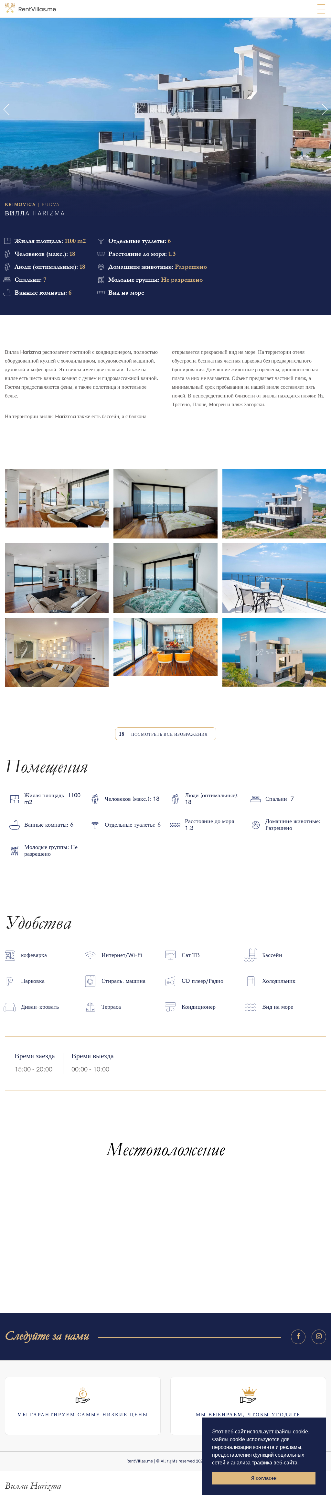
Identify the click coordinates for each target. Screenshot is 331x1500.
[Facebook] (298, 1337)
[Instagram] (319, 1337)
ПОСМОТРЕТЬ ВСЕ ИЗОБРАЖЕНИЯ (163, 734)
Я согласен (263, 1478)
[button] (6, 109)
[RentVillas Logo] (30, 8)
